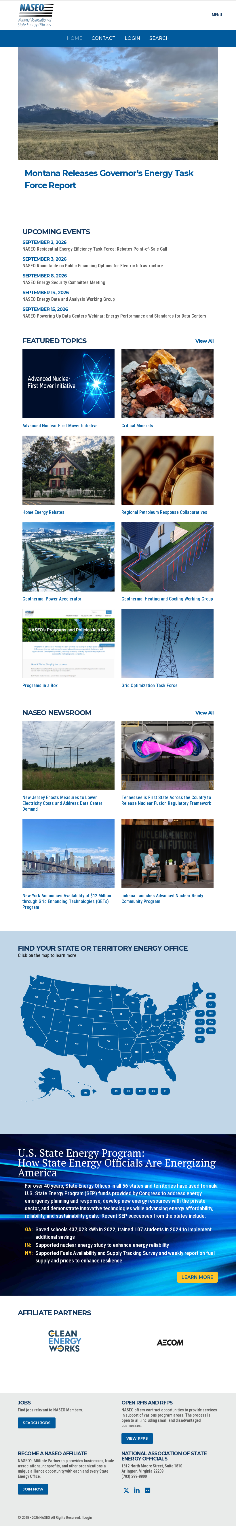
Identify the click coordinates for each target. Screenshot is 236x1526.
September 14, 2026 (45, 292)
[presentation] (22, 1340)
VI (165, 1091)
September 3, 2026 (44, 259)
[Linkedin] (137, 1490)
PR (153, 1091)
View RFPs (137, 1438)
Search (159, 38)
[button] (189, 174)
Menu (217, 14)
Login (132, 38)
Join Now (33, 1489)
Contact (103, 38)
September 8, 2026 (44, 276)
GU (128, 1091)
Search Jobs (37, 1423)
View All (204, 341)
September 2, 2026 (44, 242)
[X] (126, 1490)
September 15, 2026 (45, 309)
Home (74, 38)
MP (141, 1091)
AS (116, 1091)
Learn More (197, 1277)
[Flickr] (147, 1490)
